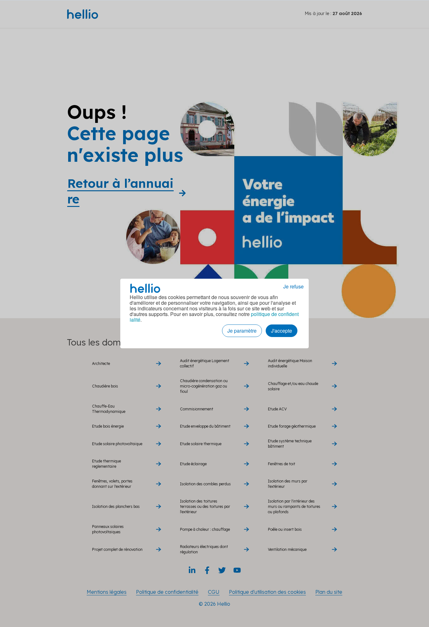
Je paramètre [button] (242, 330)
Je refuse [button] (293, 286)
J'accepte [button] (281, 330)
